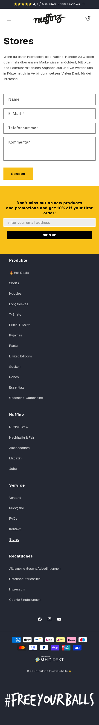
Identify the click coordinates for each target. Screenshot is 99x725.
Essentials (16, 387)
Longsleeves (18, 304)
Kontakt (14, 529)
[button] (9, 19)
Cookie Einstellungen (25, 600)
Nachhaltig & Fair (21, 437)
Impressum (17, 589)
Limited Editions (20, 356)
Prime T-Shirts (19, 325)
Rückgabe (16, 508)
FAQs (13, 518)
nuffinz (43, 671)
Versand (15, 498)
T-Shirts (15, 314)
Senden (18, 173)
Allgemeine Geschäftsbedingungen (35, 568)
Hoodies (15, 293)
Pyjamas (15, 335)
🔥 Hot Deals (19, 273)
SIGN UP (49, 235)
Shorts (14, 283)
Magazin (15, 458)
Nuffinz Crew (18, 427)
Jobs (13, 469)
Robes (14, 377)
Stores (14, 539)
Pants (13, 346)
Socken (14, 367)
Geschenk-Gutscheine (26, 398)
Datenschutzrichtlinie (25, 579)
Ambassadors (19, 448)
